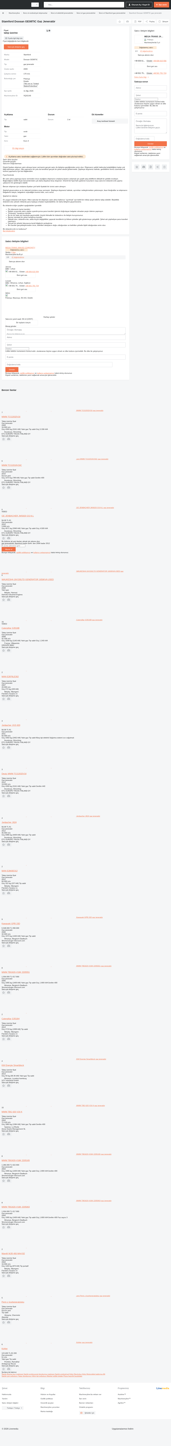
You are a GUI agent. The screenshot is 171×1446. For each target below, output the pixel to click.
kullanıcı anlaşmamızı (45, 373)
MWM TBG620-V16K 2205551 (16, 972)
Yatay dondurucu (25, 1376)
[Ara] (46, 4)
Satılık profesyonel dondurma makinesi (39, 1374)
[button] (120, 21)
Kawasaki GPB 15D (11, 923)
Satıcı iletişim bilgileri (10, 1403)
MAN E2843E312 (10, 871)
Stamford (27, 55)
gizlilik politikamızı (27, 373)
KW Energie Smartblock (13, 1065)
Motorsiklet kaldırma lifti (96, 1374)
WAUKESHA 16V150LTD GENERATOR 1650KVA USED (28, 579)
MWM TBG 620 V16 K (12, 1112)
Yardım (5, 1399)
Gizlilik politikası (47, 1399)
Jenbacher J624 (9, 822)
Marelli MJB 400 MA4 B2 (13, 1253)
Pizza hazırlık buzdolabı (72, 1376)
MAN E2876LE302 (10, 676)
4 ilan (13, 252)
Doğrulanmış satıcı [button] (17, 250)
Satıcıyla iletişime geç (16, 47)
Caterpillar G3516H (11, 1019)
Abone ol (8, 549)
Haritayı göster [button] (49, 317)
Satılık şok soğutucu (10, 1376)
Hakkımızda (6, 1394)
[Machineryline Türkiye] (15, 5)
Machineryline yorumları (50, 1407)
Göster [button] (22, 272)
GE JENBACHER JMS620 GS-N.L (18, 516)
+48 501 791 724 (32, 286)
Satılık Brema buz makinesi (13, 1374)
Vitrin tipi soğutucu (39, 1376)
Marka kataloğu (47, 1411)
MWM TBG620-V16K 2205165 (16, 1160)
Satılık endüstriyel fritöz (64, 1374)
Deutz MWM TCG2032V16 (14, 774)
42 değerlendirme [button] (18, 257)
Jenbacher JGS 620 (11, 725)
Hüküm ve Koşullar (48, 1394)
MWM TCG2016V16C (12, 465)
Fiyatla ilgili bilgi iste (15, 38)
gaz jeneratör (29, 64)
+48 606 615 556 (32, 272)
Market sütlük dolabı (55, 1376)
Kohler (5, 1349)
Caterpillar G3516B (10, 628)
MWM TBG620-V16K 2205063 (16, 1207)
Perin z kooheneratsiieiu (13, 1302)
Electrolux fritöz (80, 1374)
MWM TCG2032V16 (11, 417)
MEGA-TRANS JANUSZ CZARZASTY (20, 248)
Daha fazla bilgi (140, 77)
